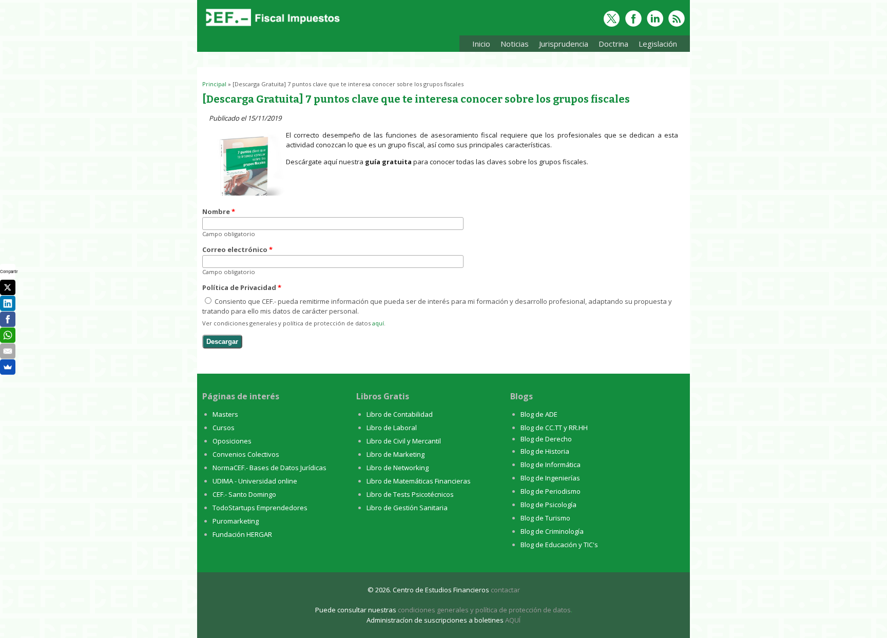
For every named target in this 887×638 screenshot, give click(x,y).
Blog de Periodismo (550, 491)
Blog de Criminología (552, 531)
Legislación (655, 45)
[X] (7, 287)
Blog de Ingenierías (550, 477)
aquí (378, 323)
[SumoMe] (7, 367)
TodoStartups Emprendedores (260, 507)
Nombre (218, 211)
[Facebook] (7, 319)
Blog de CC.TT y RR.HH (554, 427)
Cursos (224, 427)
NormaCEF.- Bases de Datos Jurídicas (269, 467)
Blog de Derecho (546, 438)
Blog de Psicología (548, 504)
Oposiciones (232, 441)
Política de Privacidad (241, 287)
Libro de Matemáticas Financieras (419, 481)
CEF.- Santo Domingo (244, 494)
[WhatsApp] (7, 335)
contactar (505, 589)
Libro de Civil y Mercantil (404, 441)
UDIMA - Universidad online (255, 481)
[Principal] (271, 26)
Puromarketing (236, 521)
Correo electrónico (237, 249)
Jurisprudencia (561, 45)
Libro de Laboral (392, 427)
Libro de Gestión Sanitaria (407, 507)
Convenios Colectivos (246, 454)
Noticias (514, 43)
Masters (225, 414)
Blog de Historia (544, 451)
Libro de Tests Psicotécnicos (410, 494)
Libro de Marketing (396, 454)
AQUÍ (512, 620)
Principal (214, 84)
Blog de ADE (538, 414)
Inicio (481, 43)
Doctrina (610, 45)
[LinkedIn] (7, 303)
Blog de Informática (550, 464)
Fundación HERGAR (242, 534)
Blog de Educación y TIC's (559, 544)
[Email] (7, 351)
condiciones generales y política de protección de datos (484, 609)
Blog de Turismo (545, 518)
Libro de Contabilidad (400, 414)
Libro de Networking (398, 467)
